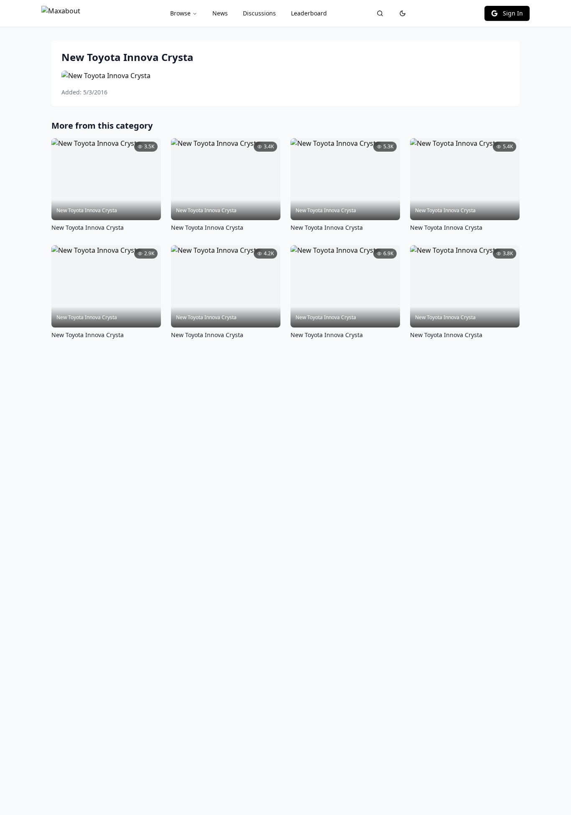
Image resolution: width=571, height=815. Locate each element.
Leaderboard (309, 13)
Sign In (513, 13)
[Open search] (380, 13)
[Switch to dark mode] (402, 13)
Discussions (259, 13)
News (220, 13)
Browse (180, 13)
